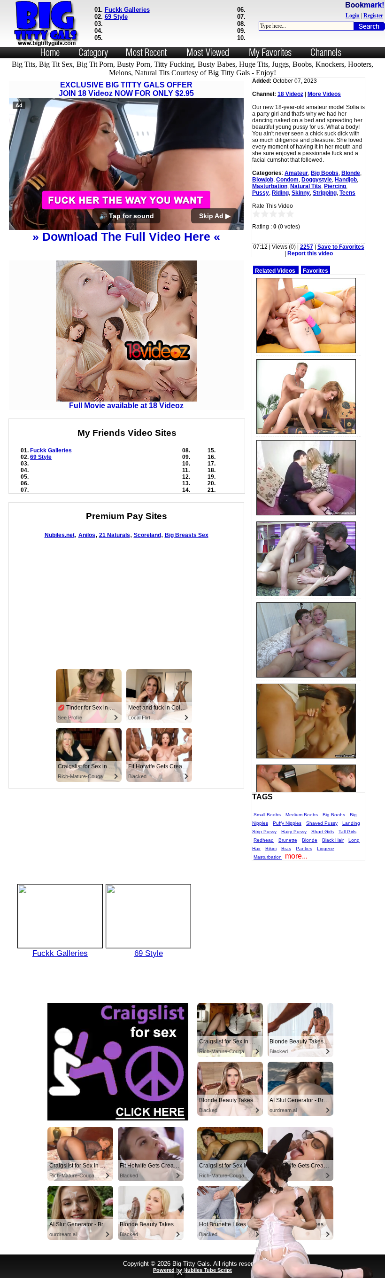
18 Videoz (290, 94)
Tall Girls (347, 831)
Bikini (271, 848)
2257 (306, 247)
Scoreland (147, 535)
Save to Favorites (340, 247)
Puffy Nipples (287, 823)
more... (296, 856)
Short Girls (322, 831)
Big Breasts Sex (186, 535)
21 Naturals (114, 535)
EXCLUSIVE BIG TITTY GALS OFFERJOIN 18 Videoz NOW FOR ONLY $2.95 (126, 89)
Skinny (301, 192)
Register (373, 15)
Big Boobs (325, 173)
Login (353, 15)
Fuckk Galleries (127, 9)
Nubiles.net (60, 535)
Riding (280, 192)
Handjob (346, 179)
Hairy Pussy (294, 831)
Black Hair (333, 840)
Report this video (310, 253)
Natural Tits (305, 186)
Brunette (287, 840)
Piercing (335, 186)
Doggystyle (316, 179)
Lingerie (325, 848)
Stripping (325, 192)
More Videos (324, 94)
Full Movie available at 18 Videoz (126, 406)
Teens (347, 192)
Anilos (86, 535)
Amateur (296, 173)
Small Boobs (267, 814)
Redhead (264, 840)
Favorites (315, 271)
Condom (287, 179)
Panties (304, 848)
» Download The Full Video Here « (126, 236)
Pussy (260, 192)
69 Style (116, 16)
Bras (286, 848)
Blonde (350, 173)
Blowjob (262, 179)
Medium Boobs (301, 814)
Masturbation (269, 186)
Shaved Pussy (322, 823)
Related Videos (275, 271)
